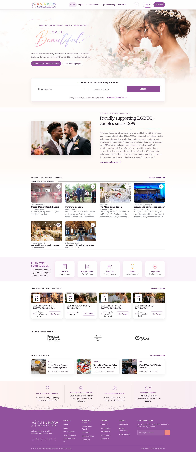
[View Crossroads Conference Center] (149, 192)
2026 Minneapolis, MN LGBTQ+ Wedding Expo (112, 307)
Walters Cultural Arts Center (79, 245)
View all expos (156, 288)
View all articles (156, 356)
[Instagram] (37, 439)
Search (143, 88)
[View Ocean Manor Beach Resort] (46, 192)
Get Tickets (55, 314)
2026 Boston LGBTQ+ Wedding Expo (145, 307)
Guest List (86, 440)
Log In (147, 4)
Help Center (124, 424)
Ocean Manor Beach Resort (45, 207)
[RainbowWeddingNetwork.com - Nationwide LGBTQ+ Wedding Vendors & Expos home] (47, 4)
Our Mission (105, 428)
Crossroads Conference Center (149, 207)
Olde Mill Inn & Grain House (45, 245)
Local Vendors (92, 5)
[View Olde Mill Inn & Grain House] (46, 231)
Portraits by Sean (74, 207)
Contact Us (104, 438)
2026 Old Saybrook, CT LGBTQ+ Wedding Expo (44, 307)
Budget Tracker (88, 436)
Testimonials (105, 431)
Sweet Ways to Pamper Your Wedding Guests (58, 366)
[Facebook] (33, 439)
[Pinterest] (42, 439)
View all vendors (155, 177)
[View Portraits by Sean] (80, 192)
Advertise (122, 5)
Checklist (85, 432)
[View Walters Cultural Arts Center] (80, 231)
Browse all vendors (115, 97)
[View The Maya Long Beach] (115, 192)
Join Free (159, 4)
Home (72, 5)
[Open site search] (136, 4)
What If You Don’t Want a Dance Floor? (150, 366)
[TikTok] (46, 439)
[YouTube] (50, 439)
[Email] (55, 439)
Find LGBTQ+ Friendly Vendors (46, 63)
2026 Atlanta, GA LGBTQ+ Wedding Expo (79, 307)
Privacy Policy (124, 434)
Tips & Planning (108, 5)
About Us (104, 424)
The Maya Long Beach (111, 207)
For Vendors (105, 435)
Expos (80, 5)
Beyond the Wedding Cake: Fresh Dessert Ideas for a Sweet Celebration (105, 367)
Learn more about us (109, 162)
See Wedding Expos (73, 63)
